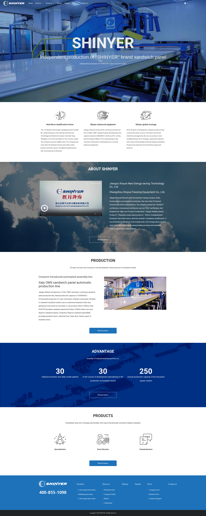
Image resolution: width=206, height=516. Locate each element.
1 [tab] (101, 100)
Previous (3, 51)
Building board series (85, 494)
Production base (109, 490)
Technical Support (155, 498)
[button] (103, 240)
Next (203, 51)
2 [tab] (103, 100)
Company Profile (109, 494)
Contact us (172, 484)
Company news (154, 490)
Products (80, 484)
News (149, 484)
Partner (138, 484)
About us (106, 484)
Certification (108, 503)
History (106, 498)
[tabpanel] (103, 51)
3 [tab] (105, 100)
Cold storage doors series (86, 498)
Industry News (154, 494)
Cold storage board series (86, 490)
